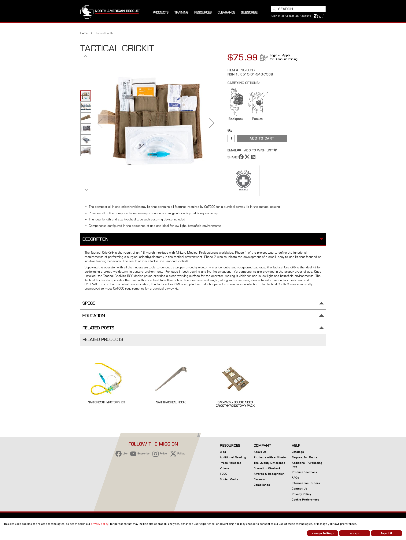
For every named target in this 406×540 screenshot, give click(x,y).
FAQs (295, 477)
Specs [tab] (88, 303)
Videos (224, 468)
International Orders (306, 483)
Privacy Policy (301, 494)
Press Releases (230, 462)
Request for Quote (304, 457)
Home (84, 33)
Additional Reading (233, 457)
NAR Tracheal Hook (171, 402)
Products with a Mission (271, 457)
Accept (354, 533)
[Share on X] (247, 158)
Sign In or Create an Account (291, 15)
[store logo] (110, 12)
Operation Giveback (267, 468)
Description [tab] (95, 239)
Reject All (386, 533)
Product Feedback (304, 472)
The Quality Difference (269, 462)
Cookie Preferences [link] (305, 499)
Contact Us (299, 488)
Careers (259, 479)
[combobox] (298, 9)
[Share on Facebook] (241, 158)
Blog (223, 451)
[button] (99, 123)
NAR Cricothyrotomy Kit (106, 402)
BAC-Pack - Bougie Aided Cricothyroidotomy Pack (235, 404)
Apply (286, 55)
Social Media (229, 479)
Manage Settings (322, 533)
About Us (260, 451)
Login (273, 55)
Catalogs (298, 451)
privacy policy (99, 524)
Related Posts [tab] (98, 327)
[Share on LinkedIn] (253, 158)
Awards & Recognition (269, 473)
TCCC (223, 473)
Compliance (262, 484)
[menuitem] (160, 12)
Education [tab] (93, 315)
